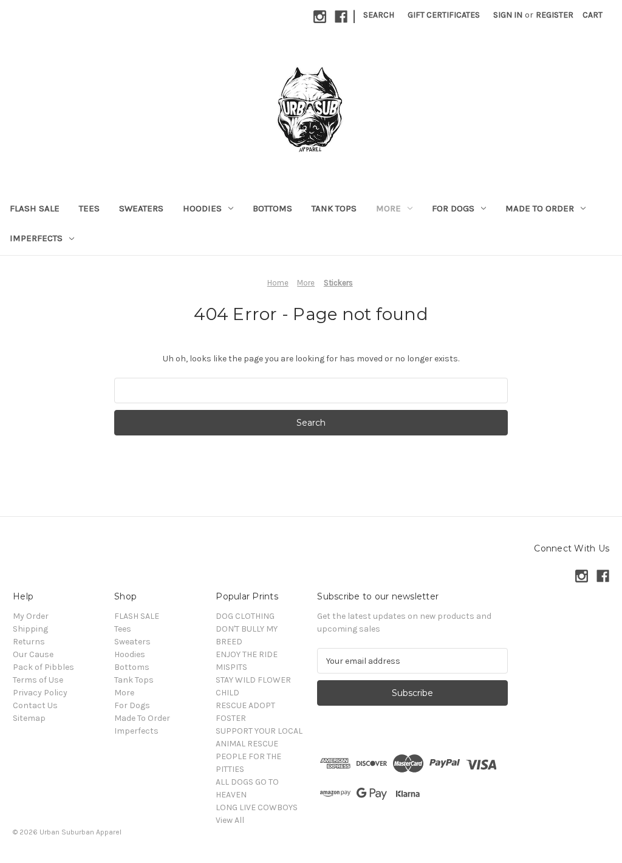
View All (230, 820)
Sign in (507, 15)
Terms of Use (38, 680)
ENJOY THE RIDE (247, 654)
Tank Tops (334, 208)
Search (378, 15)
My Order (31, 616)
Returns (29, 641)
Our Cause (33, 654)
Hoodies (202, 208)
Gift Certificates (444, 15)
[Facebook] (341, 16)
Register (554, 15)
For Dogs (453, 208)
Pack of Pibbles (43, 667)
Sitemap (29, 718)
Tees (89, 208)
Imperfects (36, 238)
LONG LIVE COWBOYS (257, 807)
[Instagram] (319, 16)
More (388, 208)
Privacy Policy (40, 692)
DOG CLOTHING (245, 616)
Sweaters (141, 208)
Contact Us (35, 705)
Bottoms (272, 208)
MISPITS (231, 667)
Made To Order (539, 208)
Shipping (30, 629)
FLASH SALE (35, 208)
